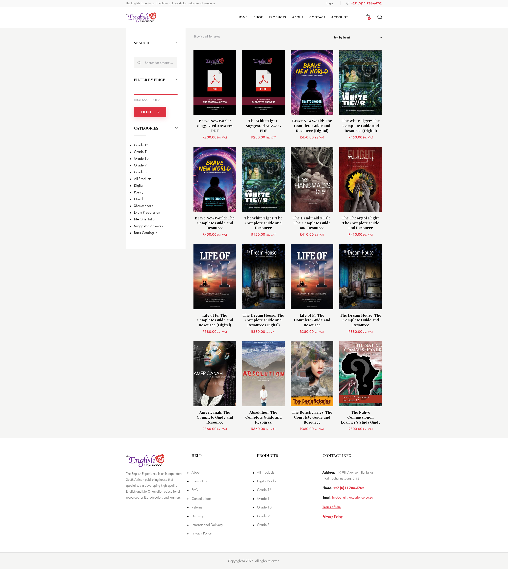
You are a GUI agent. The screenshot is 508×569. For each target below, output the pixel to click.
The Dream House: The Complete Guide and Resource (360, 320)
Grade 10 (141, 158)
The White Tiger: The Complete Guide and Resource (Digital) (361, 125)
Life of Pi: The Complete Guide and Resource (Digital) (215, 320)
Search (138, 62)
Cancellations (201, 498)
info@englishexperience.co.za (352, 497)
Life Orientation (145, 219)
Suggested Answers (148, 225)
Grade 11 (141, 151)
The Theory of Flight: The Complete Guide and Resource (361, 222)
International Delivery (207, 524)
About (195, 472)
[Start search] (379, 17)
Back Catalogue (145, 232)
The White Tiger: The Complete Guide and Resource (263, 222)
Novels (139, 198)
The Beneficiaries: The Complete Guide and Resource (312, 417)
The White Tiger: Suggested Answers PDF (263, 125)
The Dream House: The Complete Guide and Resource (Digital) (263, 320)
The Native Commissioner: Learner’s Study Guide (361, 417)
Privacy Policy (201, 533)
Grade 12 (141, 144)
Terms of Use (331, 507)
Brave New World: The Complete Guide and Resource (215, 222)
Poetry (138, 192)
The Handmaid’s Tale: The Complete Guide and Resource (312, 222)
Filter (146, 112)
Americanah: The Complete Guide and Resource (215, 417)
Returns (196, 507)
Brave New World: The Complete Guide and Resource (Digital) (312, 125)
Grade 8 (140, 171)
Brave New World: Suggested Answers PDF (215, 125)
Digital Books (266, 481)
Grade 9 (140, 165)
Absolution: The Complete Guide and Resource (263, 417)
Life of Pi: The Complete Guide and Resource (312, 320)
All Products (142, 178)
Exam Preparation (147, 212)
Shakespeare (143, 205)
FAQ (194, 489)
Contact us (199, 481)
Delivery (197, 515)
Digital (138, 185)
